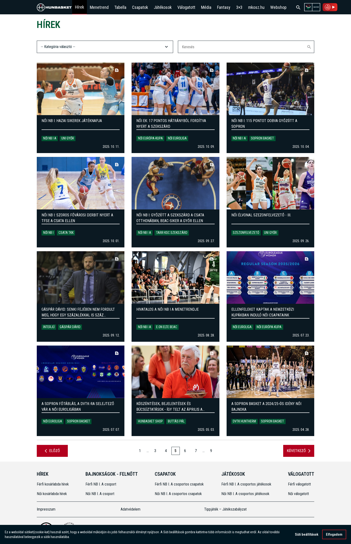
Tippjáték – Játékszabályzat (225, 509)
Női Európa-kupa (150, 138)
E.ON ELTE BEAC (166, 327)
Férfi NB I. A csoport (100, 484)
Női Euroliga (177, 138)
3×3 (239, 7)
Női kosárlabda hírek (52, 493)
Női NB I (48, 233)
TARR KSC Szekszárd (171, 233)
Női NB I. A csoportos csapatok (179, 493)
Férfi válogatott (299, 484)
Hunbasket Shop (150, 421)
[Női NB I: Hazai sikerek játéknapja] (80, 89)
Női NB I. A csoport (99, 493)
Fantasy (223, 7)
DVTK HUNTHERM (244, 421)
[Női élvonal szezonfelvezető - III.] (270, 183)
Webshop (278, 7)
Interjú (49, 327)
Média (206, 7)
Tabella (120, 7)
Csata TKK (66, 233)
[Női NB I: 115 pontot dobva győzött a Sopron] (270, 89)
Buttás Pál (176, 421)
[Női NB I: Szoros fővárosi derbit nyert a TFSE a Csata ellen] (80, 183)
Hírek (79, 7)
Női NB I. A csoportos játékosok (245, 493)
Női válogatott (298, 493)
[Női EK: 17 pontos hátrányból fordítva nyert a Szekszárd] (175, 89)
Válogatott (186, 7)
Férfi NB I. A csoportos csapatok (180, 484)
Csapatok (140, 7)
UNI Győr (67, 138)
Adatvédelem (130, 509)
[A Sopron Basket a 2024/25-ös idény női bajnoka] (270, 372)
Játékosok (163, 7)
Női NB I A (49, 138)
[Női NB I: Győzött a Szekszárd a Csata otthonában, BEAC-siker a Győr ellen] (175, 183)
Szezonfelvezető (246, 233)
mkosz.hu (256, 7)
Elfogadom (334, 534)
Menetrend (99, 7)
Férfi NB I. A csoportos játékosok (246, 484)
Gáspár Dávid (70, 327)
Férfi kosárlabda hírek (53, 484)
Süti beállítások (306, 534)
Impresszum (46, 509)
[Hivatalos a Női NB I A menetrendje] (175, 277)
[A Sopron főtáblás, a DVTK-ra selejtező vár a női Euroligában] (80, 372)
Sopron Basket (262, 138)
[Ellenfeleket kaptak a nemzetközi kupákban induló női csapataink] (270, 277)
